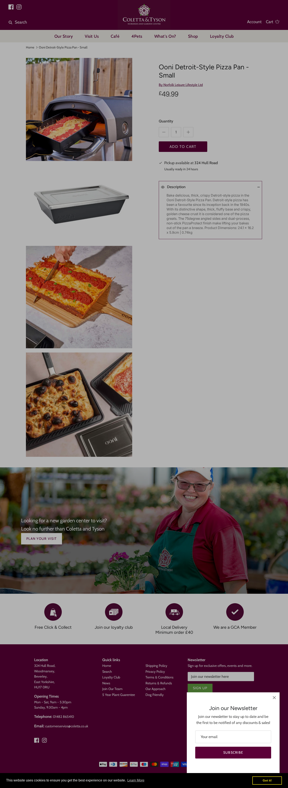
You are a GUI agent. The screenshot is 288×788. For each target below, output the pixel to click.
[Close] (274, 697)
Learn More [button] (135, 780)
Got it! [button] (267, 780)
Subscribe (233, 752)
